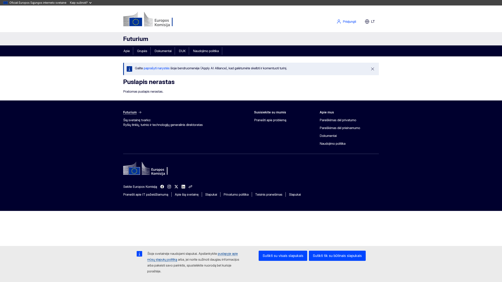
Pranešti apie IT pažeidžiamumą (145, 194)
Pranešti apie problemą (270, 120)
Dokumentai (163, 51)
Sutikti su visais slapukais (283, 256)
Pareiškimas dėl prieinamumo (340, 128)
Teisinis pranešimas (268, 194)
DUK (182, 51)
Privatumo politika (236, 194)
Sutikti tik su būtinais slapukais (337, 256)
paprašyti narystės (157, 68)
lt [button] (373, 21)
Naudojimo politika (206, 51)
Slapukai (211, 194)
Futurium (135, 38)
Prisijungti (349, 22)
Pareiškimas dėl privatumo (338, 120)
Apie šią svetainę (187, 194)
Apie (126, 51)
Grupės (142, 51)
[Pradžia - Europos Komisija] (154, 19)
